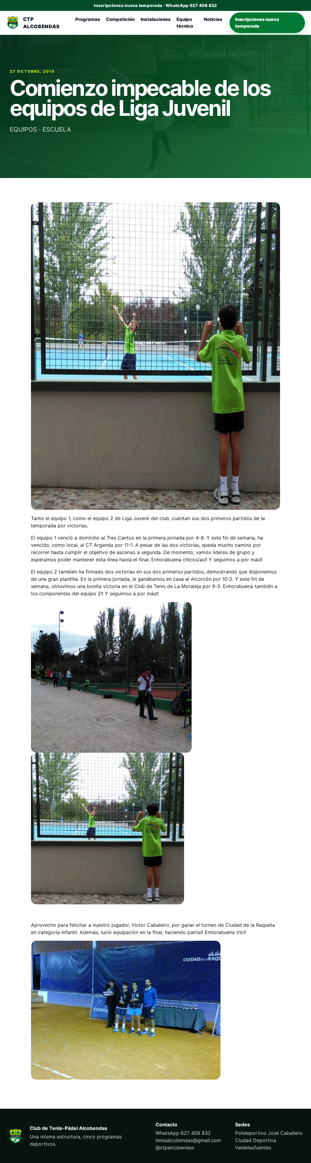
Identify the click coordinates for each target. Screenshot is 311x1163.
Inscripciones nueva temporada (257, 23)
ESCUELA (57, 129)
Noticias (213, 19)
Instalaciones (156, 19)
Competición (120, 19)
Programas (87, 19)
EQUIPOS (23, 129)
